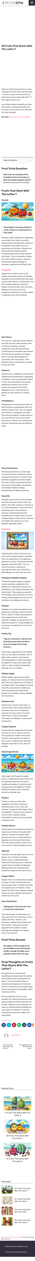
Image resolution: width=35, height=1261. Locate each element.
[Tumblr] (24, 1025)
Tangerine (6, 270)
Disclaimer (18, 1252)
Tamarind (5, 529)
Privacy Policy (9, 1252)
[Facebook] (3, 1025)
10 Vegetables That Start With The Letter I (26, 1046)
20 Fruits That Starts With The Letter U (8, 1046)
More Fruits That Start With (19, 117)
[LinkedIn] (29, 1025)
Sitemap (24, 1252)
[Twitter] (9, 1025)
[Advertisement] (17, 25)
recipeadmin (16, 1035)
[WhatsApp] (19, 1025)
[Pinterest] (14, 1025)
